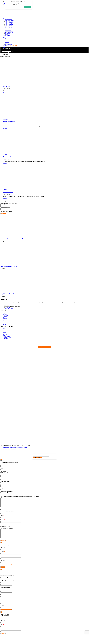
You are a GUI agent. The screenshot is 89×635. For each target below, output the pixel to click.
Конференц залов (4, 488)
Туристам (5, 28)
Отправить (3, 540)
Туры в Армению (9, 21)
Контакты (7, 40)
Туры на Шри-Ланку (9, 27)
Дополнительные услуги (5, 494)
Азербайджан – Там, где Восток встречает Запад (13, 293)
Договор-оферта (8, 33)
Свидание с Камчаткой (8, 192)
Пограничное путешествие (9, 121)
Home (4, 47)
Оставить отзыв (44, 346)
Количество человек (4, 478)
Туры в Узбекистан (9, 22)
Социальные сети (9, 39)
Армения (5, 314)
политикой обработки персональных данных (16, 564)
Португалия (5, 323)
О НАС (4, 37)
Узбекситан (5, 315)
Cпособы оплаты (6, 333)
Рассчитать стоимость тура (6, 609)
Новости (4, 335)
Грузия (4, 317)
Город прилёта (3, 468)
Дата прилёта (3, 474)
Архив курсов (6, 45)
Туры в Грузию (8, 23)
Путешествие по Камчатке (9, 156)
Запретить (21, 7)
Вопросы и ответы (9, 32)
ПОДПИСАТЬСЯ (37, 457)
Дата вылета (3, 471)
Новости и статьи (9, 31)
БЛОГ (4, 36)
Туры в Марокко (8, 26)
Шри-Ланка (5, 321)
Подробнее (5, 92)
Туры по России (8, 19)
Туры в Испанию (8, 25)
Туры (4, 18)
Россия (4, 313)
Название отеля (3, 484)
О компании (7, 38)
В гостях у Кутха (6, 86)
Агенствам (5, 334)
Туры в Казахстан (9, 24)
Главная (4, 16)
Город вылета (3, 464)
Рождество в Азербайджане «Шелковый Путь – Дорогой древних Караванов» (21, 238)
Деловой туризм (6, 35)
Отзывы (7, 42)
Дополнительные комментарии (6, 528)
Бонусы (6, 43)
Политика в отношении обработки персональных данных (15, 447)
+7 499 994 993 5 (8, 307)
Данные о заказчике (4, 509)
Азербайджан (5, 316)
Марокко (5, 320)
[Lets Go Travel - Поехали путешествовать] (29, 14)
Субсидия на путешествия (8, 328)
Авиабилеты (8, 30)
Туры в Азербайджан (9, 20)
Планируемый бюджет (5, 481)
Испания (5, 318)
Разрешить (27, 7)
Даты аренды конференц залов (6, 491)
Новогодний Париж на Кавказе (8, 266)
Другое (1, 497)
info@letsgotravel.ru (9, 308)
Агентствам (5, 34)
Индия (4, 324)
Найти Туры (3, 213)
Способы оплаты (8, 44)
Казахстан (5, 319)
